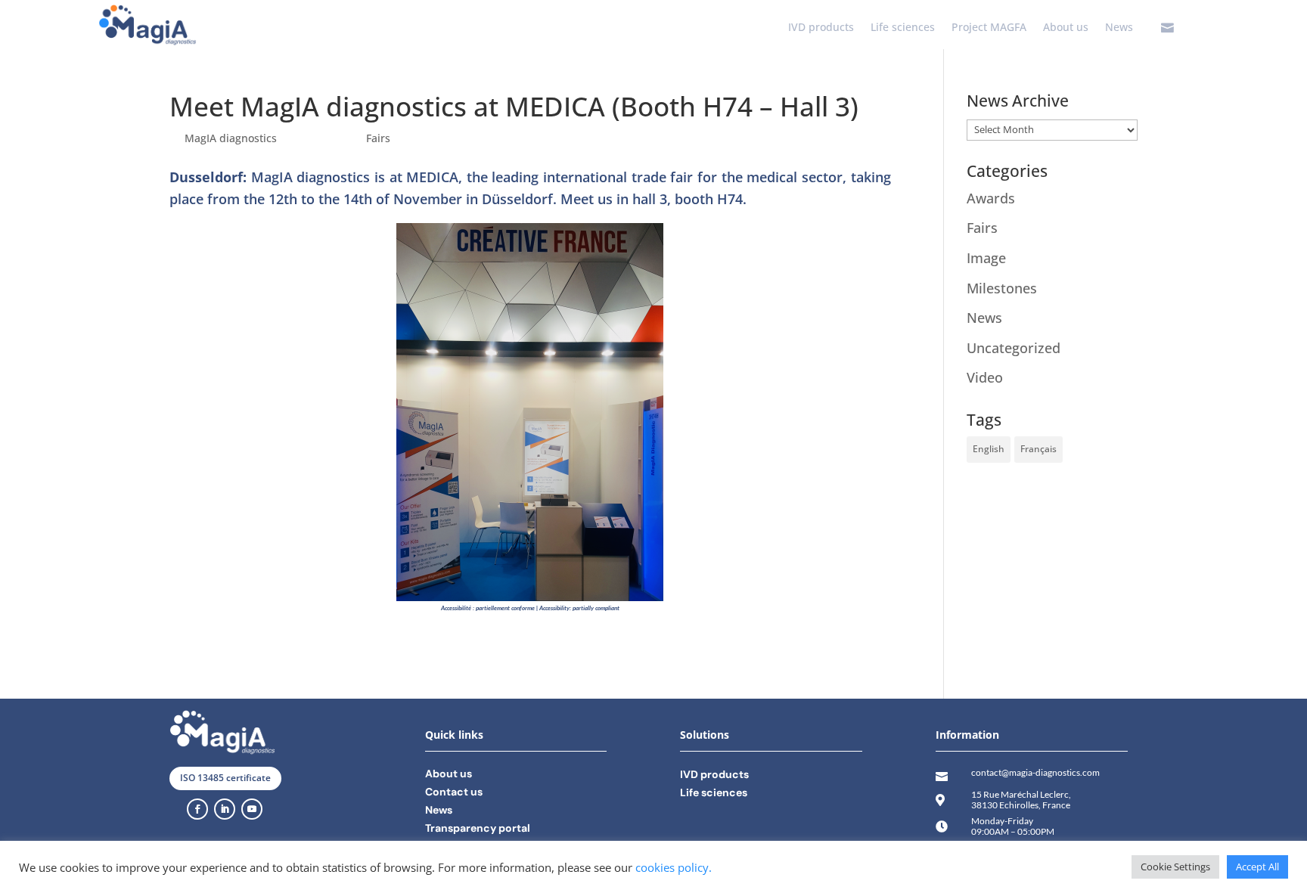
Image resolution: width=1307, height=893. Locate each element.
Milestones (1002, 288)
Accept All (1257, 866)
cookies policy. (673, 867)
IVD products (821, 28)
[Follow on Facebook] (197, 809)
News (1119, 28)
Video (985, 377)
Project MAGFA (989, 28)
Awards (991, 198)
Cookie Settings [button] (1175, 866)
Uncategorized (1013, 348)
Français (1038, 448)
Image (986, 258)
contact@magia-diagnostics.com (1035, 772)
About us (1065, 28)
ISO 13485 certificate (225, 777)
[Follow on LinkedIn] (224, 809)
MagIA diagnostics (231, 138)
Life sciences (903, 28)
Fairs (378, 138)
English (988, 448)
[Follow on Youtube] (251, 809)
